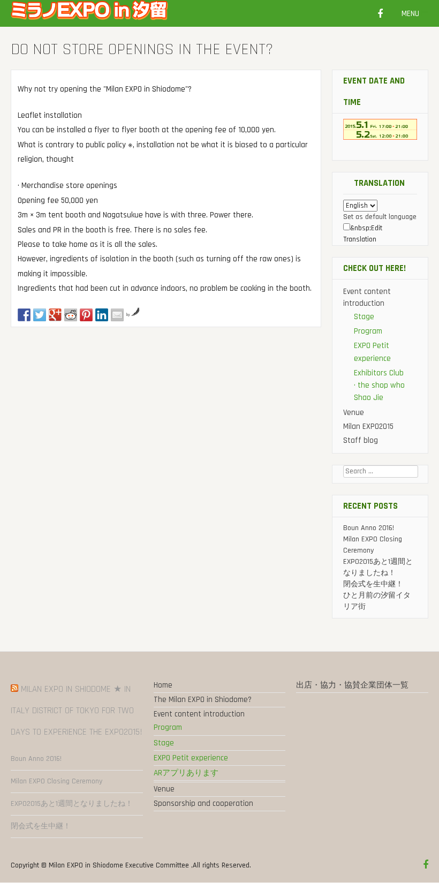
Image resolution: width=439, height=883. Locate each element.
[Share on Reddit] (70, 314)
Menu (411, 14)
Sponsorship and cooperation (203, 803)
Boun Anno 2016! (368, 528)
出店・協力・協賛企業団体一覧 (352, 685)
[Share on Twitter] (39, 314)
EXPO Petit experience (191, 758)
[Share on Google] (55, 314)
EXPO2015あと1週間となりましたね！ (72, 804)
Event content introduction (199, 714)
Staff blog (360, 440)
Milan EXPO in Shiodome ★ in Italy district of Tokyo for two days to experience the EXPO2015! (76, 710)
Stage (364, 317)
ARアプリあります (186, 773)
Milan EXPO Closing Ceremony (56, 781)
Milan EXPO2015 (368, 426)
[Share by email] (117, 314)
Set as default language (380, 217)
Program (368, 331)
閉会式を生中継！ (373, 584)
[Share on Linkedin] (101, 314)
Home (163, 685)
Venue (353, 412)
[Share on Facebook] (24, 314)
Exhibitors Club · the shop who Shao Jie (379, 385)
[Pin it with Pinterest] (86, 314)
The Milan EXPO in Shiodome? (203, 700)
